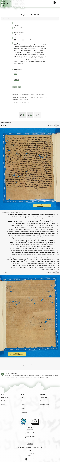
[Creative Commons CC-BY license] (30, 451)
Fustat (15, 73)
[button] (6, 4)
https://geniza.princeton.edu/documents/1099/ (22, 377)
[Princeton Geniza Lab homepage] (25, 421)
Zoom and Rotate (49, 125)
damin (15, 87)
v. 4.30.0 (30, 455)
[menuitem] (4, 397)
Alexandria (16, 79)
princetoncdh (31, 437)
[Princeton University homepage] (30, 459)
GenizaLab (30, 429)
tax (19, 87)
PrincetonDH (31, 433)
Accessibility (30, 443)
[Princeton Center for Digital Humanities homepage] (35, 421)
